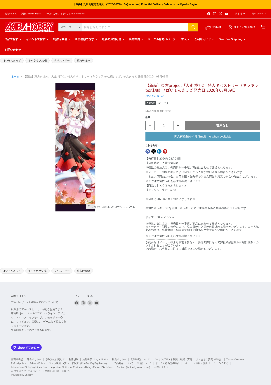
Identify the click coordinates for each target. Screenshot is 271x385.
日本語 (238, 13)
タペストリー (62, 60)
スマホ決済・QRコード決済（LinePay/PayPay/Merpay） (79, 363)
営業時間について (140, 359)
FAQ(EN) (223, 363)
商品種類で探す (85, 39)
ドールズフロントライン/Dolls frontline (64, 13)
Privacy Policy (37, 363)
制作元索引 (60, 39)
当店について (144, 363)
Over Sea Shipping (231, 39)
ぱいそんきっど (12, 60)
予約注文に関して (55, 359)
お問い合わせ (13, 50)
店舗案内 (135, 39)
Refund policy (18, 363)
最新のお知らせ (112, 39)
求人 (184, 39)
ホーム (15, 76)
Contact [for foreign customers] (133, 367)
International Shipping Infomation (29, 367)
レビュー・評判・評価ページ (199, 363)
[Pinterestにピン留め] (165, 151)
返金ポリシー (34, 359)
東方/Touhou (11, 13)
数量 (147, 117)
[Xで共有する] (153, 151)
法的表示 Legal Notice (95, 359)
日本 (257, 13)
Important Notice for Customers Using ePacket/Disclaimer (82, 367)
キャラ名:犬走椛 (37, 60)
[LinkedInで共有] (159, 151)
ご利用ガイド (203, 39)
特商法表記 (17, 359)
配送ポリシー (119, 359)
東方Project (83, 60)
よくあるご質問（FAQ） (209, 359)
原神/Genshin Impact (31, 13)
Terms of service (235, 359)
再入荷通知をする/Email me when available (203, 137)
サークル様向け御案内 (168, 363)
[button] (242, 27)
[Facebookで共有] (147, 151)
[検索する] (193, 27)
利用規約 (73, 359)
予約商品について (123, 363)
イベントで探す (36, 39)
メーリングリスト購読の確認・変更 (173, 359)
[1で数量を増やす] (178, 125)
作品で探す (12, 39)
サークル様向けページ (162, 39)
